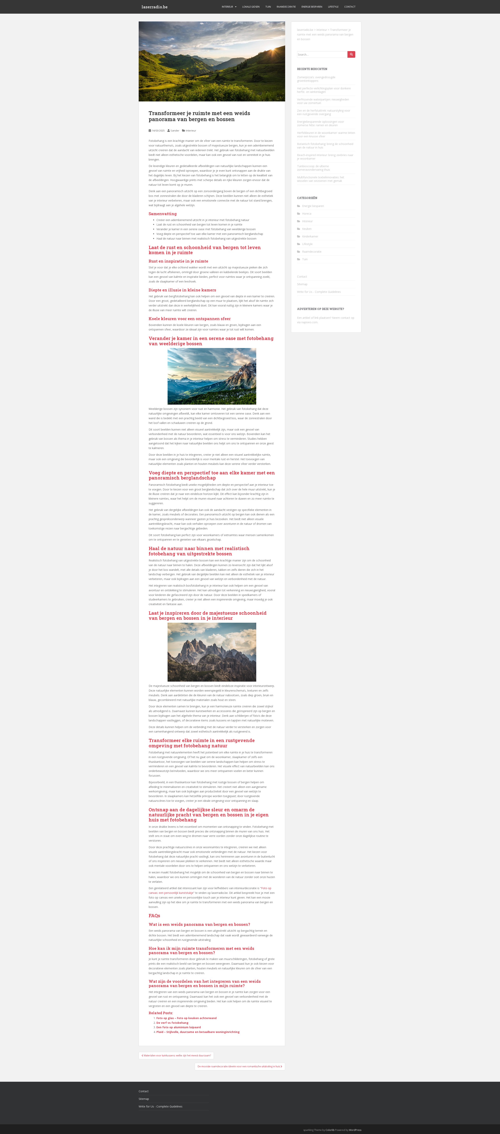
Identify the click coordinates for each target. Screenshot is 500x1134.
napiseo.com (309, 322)
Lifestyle (333, 6)
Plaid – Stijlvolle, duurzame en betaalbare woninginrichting (198, 1032)
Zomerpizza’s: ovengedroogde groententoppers (316, 79)
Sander (175, 130)
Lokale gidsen (251, 6)
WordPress (355, 1130)
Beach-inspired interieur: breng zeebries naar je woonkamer (325, 156)
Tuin (268, 6)
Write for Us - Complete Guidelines (319, 292)
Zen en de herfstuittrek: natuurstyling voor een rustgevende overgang (323, 112)
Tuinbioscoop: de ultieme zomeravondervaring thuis (313, 167)
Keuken (307, 229)
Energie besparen (312, 6)
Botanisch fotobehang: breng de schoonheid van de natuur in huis (325, 145)
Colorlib (330, 1130)
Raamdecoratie (286, 6)
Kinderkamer (310, 236)
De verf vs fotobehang (172, 1023)
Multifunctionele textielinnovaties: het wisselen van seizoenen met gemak (320, 179)
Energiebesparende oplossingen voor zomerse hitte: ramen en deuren (320, 123)
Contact (349, 6)
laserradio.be (155, 6)
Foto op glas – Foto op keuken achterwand (186, 1018)
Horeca (306, 213)
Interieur (227, 6)
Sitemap (302, 284)
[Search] (351, 54)
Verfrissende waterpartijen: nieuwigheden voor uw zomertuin (323, 101)
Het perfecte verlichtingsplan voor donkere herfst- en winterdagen (324, 90)
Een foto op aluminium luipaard (178, 1027)
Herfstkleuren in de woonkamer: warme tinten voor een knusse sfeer (326, 134)
